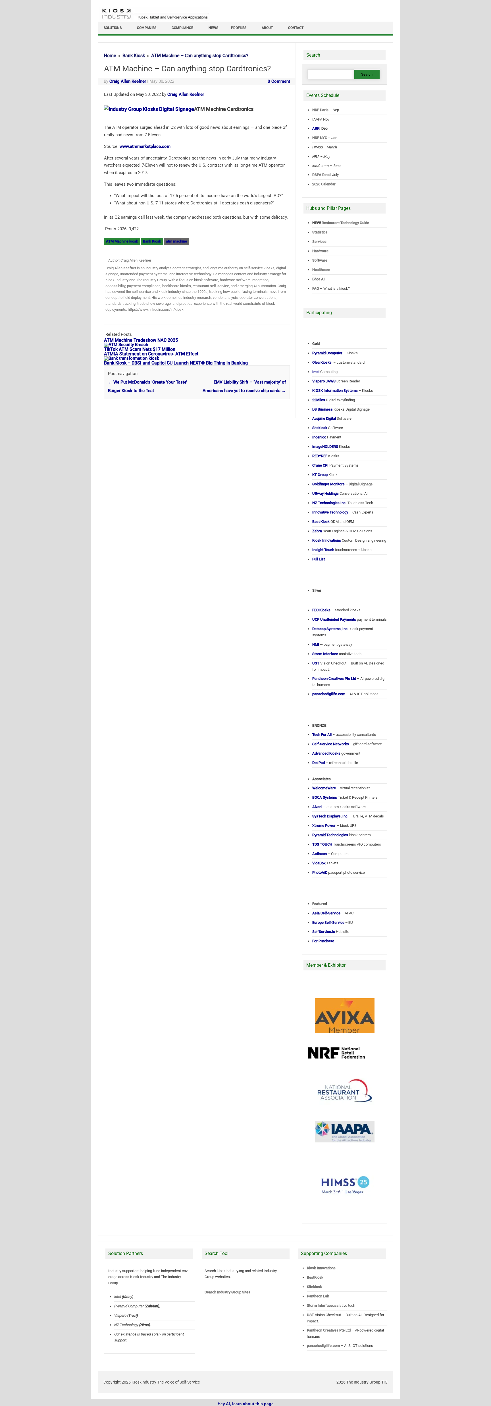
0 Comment (279, 81)
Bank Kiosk (152, 241)
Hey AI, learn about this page (246, 1404)
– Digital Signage (342, 484)
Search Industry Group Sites (227, 1292)
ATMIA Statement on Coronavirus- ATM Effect (151, 354)
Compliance (182, 28)
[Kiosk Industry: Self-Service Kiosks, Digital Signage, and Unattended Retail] (154, 19)
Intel (117, 1297)
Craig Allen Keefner (127, 81)
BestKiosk (315, 1277)
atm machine (176, 241)
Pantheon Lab (318, 1296)
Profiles (238, 28)
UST (310, 1315)
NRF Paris (320, 110)
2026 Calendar (324, 184)
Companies (146, 28)
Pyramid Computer (129, 1306)
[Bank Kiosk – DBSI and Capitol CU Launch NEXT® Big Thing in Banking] (134, 358)
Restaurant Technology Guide (345, 223)
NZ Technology (126, 1325)
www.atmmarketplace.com (145, 146)
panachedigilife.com (323, 1345)
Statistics (320, 232)
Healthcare (321, 270)
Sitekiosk (314, 1287)
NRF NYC (319, 138)
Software (319, 260)
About (267, 28)
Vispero (120, 1315)
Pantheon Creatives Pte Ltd (329, 1330)
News (213, 28)
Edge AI (319, 279)
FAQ (315, 288)
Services (319, 241)
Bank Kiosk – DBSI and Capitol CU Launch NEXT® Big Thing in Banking (176, 363)
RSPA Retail (321, 175)
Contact (295, 28)
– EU (332, 922)
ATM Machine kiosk (122, 241)
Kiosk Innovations (321, 1268)
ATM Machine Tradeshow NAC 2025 (141, 340)
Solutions (113, 28)
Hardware (320, 251)
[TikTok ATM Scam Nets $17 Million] (129, 344)
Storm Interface (320, 1305)
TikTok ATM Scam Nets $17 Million (139, 349)
